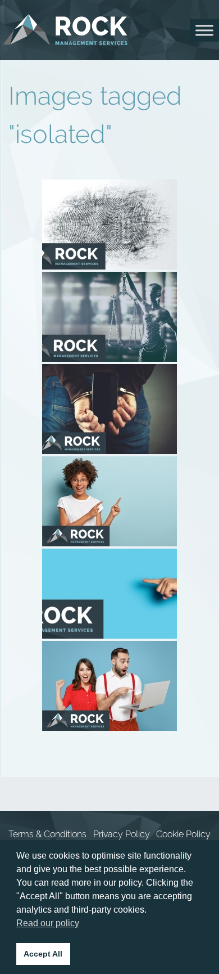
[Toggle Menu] (204, 30)
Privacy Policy (121, 834)
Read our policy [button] (47, 923)
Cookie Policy (183, 834)
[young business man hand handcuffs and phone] (109, 409)
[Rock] (65, 30)
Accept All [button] (43, 953)
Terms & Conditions (47, 834)
